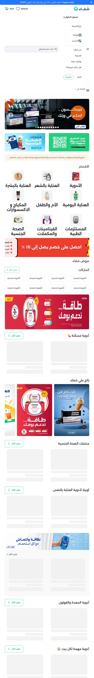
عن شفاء (77, 50)
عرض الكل (13, 270)
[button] (10, 115)
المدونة (78, 55)
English (68, 77)
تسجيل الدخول (71, 17)
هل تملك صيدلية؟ (73, 67)
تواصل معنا (76, 61)
